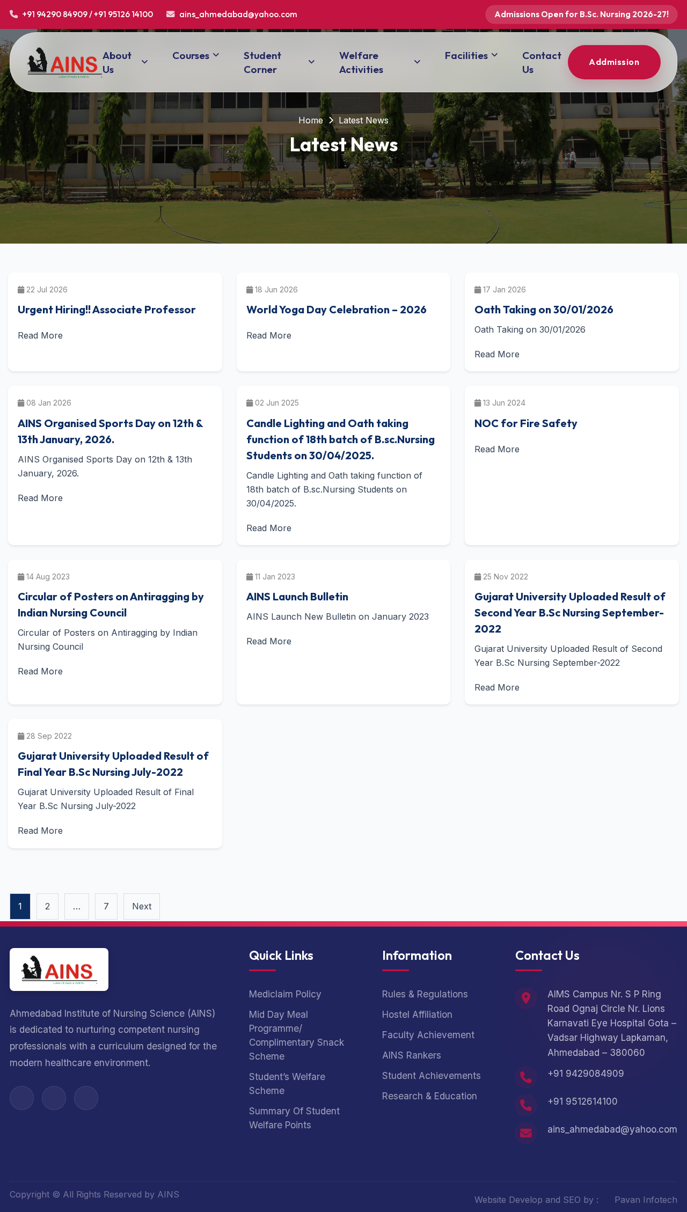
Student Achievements (431, 1075)
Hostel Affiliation (417, 1014)
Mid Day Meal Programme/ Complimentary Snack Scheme (296, 1035)
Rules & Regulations (425, 994)
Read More (40, 335)
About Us (117, 62)
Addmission (614, 61)
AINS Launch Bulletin (297, 596)
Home (310, 120)
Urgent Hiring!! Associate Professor (107, 309)
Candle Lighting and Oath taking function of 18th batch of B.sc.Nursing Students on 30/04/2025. (340, 439)
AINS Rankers (411, 1055)
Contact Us (541, 62)
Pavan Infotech (646, 1199)
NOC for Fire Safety (526, 423)
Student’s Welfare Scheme (287, 1083)
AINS (168, 1194)
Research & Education (429, 1095)
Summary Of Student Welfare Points (294, 1117)
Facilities (466, 55)
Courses (190, 55)
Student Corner (262, 62)
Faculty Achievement (428, 1034)
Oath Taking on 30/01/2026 (543, 309)
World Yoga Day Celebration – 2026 (336, 309)
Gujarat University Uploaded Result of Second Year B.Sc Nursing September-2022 (570, 612)
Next (141, 906)
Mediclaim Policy (285, 994)
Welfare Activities (361, 62)
